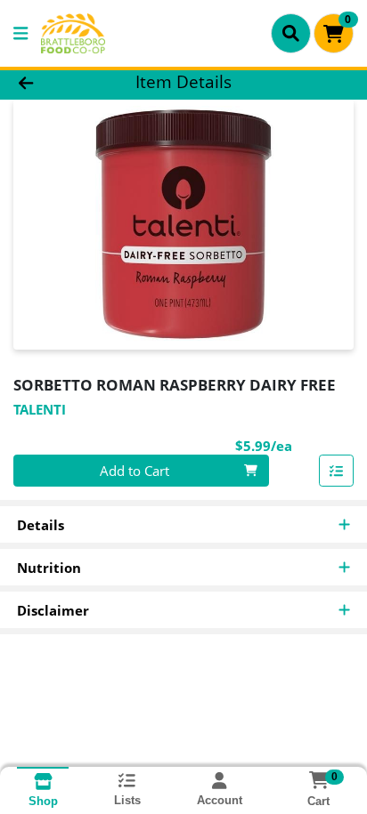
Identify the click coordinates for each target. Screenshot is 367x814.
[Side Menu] (20, 33)
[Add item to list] (337, 471)
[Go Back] (56, 82)
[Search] (290, 32)
